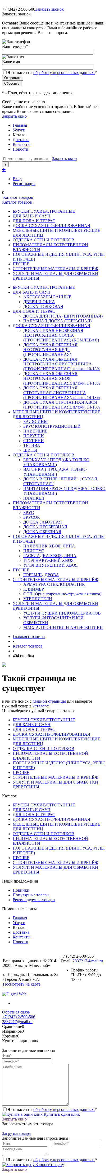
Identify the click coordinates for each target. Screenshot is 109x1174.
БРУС (28, 512)
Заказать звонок (49, 9)
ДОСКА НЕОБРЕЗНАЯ (45, 527)
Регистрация (24, 183)
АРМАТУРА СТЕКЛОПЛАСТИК (54, 584)
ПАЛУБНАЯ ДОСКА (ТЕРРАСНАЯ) (57, 321)
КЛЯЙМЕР (33, 589)
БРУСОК (31, 517)
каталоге (40, 706)
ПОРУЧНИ (33, 436)
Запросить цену (49, 1164)
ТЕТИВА (31, 445)
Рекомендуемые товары (34, 899)
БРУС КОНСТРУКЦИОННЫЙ (52, 426)
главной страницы (49, 701)
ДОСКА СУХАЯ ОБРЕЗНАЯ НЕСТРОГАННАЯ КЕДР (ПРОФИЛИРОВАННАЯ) (50, 350)
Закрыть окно (14, 116)
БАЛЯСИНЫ (35, 421)
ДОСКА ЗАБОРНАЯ (42, 522)
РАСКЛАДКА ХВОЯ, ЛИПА (49, 555)
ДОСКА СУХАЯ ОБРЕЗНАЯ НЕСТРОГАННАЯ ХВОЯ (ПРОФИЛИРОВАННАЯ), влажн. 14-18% (61, 378)
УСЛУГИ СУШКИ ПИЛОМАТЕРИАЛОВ (62, 613)
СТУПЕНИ (33, 440)
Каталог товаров (17, 197)
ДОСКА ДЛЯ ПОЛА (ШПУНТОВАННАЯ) (63, 316)
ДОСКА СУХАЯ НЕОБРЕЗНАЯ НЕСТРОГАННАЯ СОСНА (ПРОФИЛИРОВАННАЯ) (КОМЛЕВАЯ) (61, 335)
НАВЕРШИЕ (35, 431)
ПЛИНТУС (33, 551)
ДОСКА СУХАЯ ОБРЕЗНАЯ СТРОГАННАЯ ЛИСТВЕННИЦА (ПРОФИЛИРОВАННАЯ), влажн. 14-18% (61, 393)
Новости (20, 149)
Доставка (21, 139)
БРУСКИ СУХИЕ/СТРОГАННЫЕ (44, 211)
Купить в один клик (61, 1114)
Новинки (21, 890)
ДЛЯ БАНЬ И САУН (32, 216)
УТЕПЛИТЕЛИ (37, 598)
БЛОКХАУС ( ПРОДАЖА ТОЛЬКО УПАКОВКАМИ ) (56, 462)
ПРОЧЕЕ (21, 264)
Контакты (21, 144)
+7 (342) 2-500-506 (18, 1017)
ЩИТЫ (30, 450)
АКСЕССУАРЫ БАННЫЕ (47, 297)
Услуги (19, 130)
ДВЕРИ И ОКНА (39, 301)
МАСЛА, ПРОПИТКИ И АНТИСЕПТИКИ (63, 627)
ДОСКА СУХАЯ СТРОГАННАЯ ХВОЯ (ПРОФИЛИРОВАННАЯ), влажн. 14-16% (61, 404)
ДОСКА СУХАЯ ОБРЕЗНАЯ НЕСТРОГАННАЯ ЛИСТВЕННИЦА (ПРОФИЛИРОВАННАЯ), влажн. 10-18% (61, 364)
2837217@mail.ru (87, 961)
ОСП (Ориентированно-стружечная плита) (62, 594)
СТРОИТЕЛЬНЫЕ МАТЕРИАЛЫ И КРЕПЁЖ (55, 268)
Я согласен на (52, 72)
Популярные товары (31, 895)
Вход (17, 178)
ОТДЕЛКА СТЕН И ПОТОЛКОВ (43, 240)
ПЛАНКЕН (33, 498)
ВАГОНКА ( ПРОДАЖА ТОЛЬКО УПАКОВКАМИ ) (55, 471)
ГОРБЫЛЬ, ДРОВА (41, 574)
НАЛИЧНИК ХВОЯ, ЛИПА (49, 546)
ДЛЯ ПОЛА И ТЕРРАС (34, 221)
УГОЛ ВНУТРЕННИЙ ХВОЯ (50, 565)
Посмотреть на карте (21, 984)
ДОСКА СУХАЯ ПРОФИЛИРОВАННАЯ (51, 225)
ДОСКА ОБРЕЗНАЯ (42, 531)
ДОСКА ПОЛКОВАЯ (43, 306)
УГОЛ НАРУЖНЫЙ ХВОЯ (48, 560)
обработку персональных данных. (64, 72)
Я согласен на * (52, 1109)
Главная (20, 125)
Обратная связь (16, 1012)
